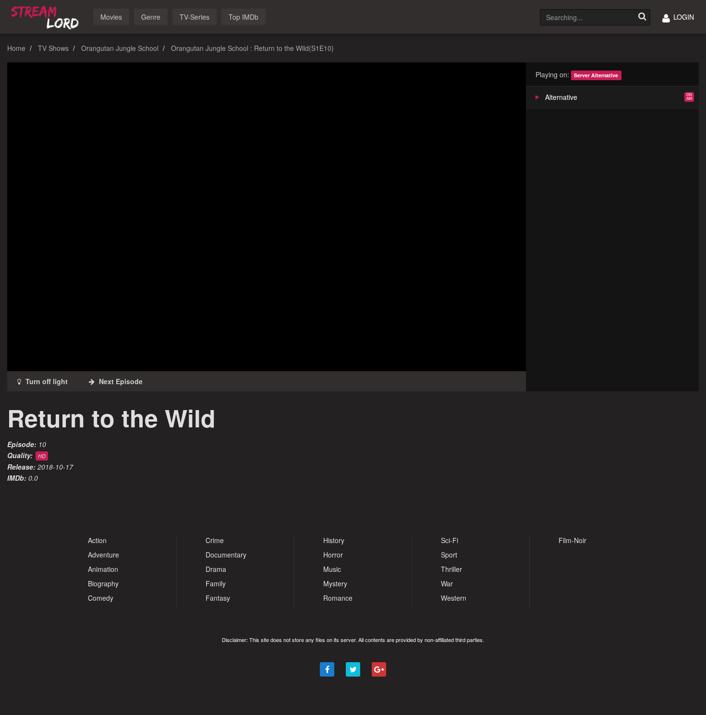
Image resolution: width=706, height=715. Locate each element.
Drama (216, 569)
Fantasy (218, 598)
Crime (215, 540)
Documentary (226, 554)
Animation (103, 569)
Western (453, 598)
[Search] (642, 17)
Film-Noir (572, 540)
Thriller (451, 569)
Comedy (100, 598)
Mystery (335, 583)
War (447, 583)
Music (332, 569)
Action (97, 540)
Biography (103, 583)
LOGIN (682, 17)
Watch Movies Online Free (47, 16)
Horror (333, 554)
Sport (449, 554)
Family (216, 583)
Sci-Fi (449, 540)
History (333, 540)
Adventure (103, 554)
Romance (338, 598)
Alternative (561, 97)
